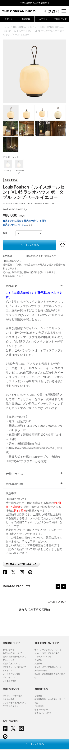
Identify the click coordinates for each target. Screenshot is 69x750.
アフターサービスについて (14, 702)
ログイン (8, 19)
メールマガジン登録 (11, 674)
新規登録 (26, 19)
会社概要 (38, 695)
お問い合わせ (8, 649)
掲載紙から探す (41, 670)
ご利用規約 (39, 706)
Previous (58, 586)
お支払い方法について (12, 653)
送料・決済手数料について (14, 656)
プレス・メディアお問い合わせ (47, 667)
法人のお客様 (8, 699)
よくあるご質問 (9, 681)
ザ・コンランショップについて (47, 649)
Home (6, 26)
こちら (29, 224)
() (57, 11)
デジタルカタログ (10, 706)
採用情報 (38, 663)
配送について (8, 660)
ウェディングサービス (12, 695)
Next (63, 586)
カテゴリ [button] (43, 19)
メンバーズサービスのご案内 (46, 653)
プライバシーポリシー (44, 713)
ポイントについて (10, 677)
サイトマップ (8, 670)
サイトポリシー (41, 709)
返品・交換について (11, 663)
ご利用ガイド (60, 19)
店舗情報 (38, 660)
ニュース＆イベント (43, 656)
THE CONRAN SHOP (23, 26)
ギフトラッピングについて (14, 667)
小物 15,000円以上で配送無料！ (34, 3)
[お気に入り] (49, 11)
